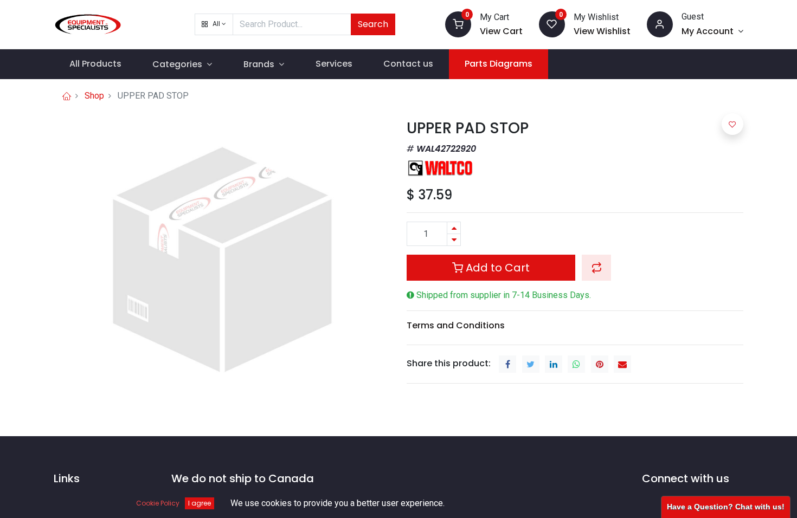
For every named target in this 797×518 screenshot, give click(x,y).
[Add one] (453, 228)
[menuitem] (95, 64)
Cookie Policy (157, 503)
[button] (214, 24)
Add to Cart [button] (496, 267)
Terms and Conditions (456, 325)
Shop (94, 95)
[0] (458, 23)
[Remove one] (453, 239)
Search (373, 24)
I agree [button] (199, 503)
